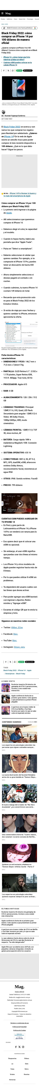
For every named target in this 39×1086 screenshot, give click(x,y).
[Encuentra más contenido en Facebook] (4, 70)
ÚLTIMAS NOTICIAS (10, 909)
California (9, 19)
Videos (26, 1058)
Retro (26, 1069)
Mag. (15, 634)
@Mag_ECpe (17, 627)
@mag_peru (19, 647)
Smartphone (9, 674)
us (12, 1064)
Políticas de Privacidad (19, 1026)
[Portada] (19, 990)
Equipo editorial (19, 991)
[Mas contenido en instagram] (23, 1047)
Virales (12, 1074)
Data (26, 1064)
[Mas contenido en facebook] (16, 1047)
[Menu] (3, 13)
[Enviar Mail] (3, 116)
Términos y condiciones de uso (19, 1023)
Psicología (30, 19)
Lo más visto (8, 681)
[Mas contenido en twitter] (19, 1047)
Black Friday (20, 674)
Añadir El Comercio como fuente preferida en (19, 28)
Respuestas (12, 1058)
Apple (29, 670)
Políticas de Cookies (19, 1030)
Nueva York (22, 19)
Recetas (26, 1074)
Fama (12, 1069)
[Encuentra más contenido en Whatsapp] (12, 70)
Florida (3, 19)
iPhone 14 (21, 670)
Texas (15, 19)
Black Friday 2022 (10, 670)
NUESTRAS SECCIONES (19, 1053)
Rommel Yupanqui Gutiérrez (15, 116)
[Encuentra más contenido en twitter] (8, 70)
